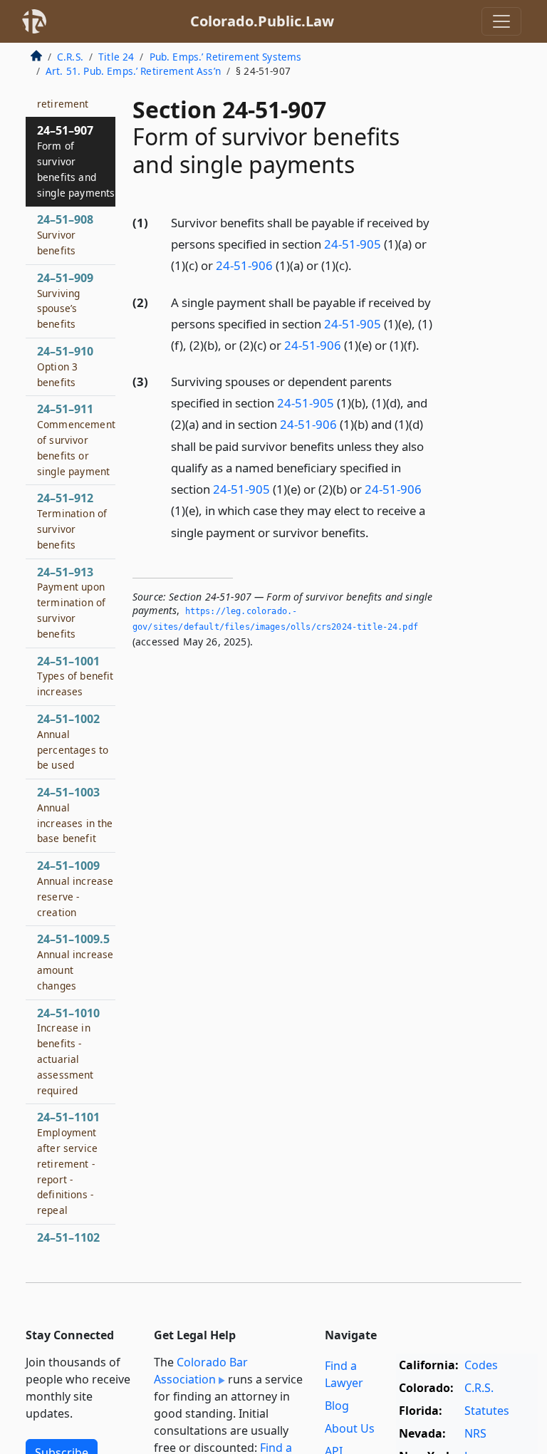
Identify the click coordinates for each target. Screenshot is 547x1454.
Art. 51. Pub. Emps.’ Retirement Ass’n (133, 71)
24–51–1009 (75, 888)
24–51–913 (71, 602)
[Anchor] (359, 265)
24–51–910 (65, 366)
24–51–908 (65, 234)
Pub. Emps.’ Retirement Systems (226, 56)
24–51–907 (76, 161)
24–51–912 (72, 520)
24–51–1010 (68, 1051)
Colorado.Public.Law (262, 21)
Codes (481, 1365)
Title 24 (116, 56)
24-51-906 (244, 265)
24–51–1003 (75, 814)
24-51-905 (352, 244)
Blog (337, 1405)
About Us (350, 1428)
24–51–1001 (75, 676)
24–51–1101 (68, 1163)
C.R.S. (70, 56)
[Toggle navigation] (501, 21)
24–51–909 (65, 300)
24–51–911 (76, 439)
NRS (475, 1433)
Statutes (486, 1410)
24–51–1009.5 (75, 961)
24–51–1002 (72, 741)
